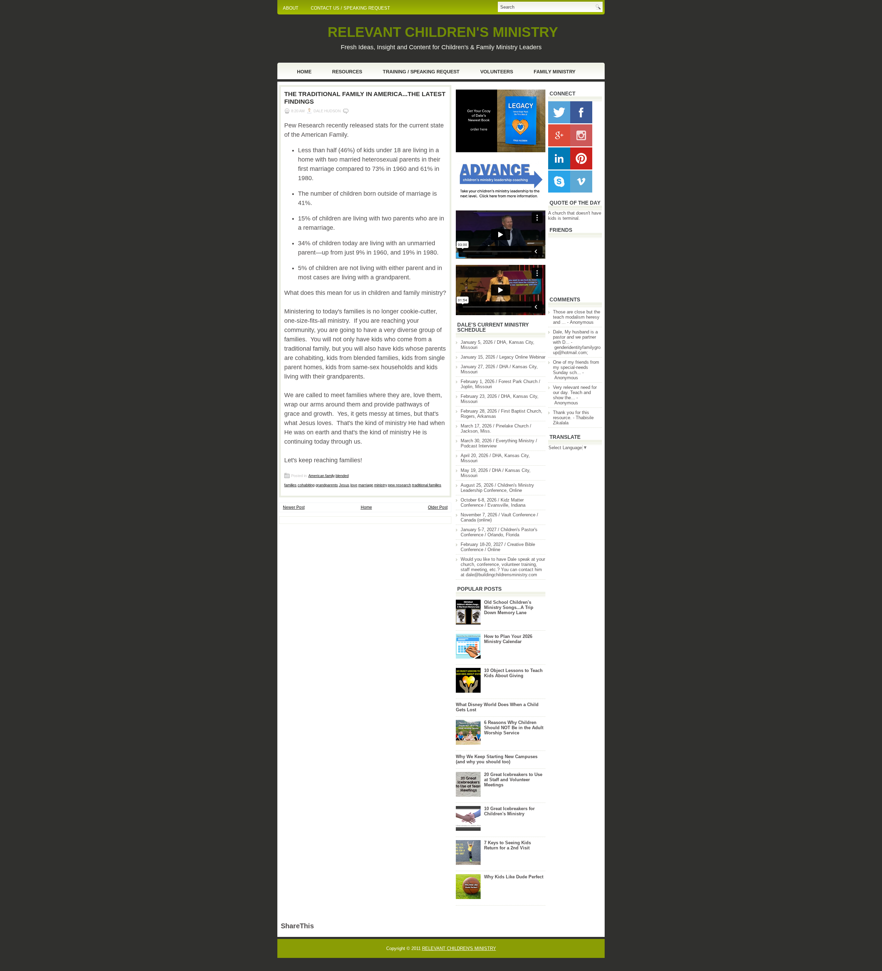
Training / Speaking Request (421, 71)
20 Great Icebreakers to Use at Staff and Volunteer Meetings (513, 779)
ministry (380, 485)
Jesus (344, 485)
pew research (399, 485)
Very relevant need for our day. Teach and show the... (575, 392)
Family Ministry (554, 71)
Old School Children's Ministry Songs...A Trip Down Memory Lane (508, 607)
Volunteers (496, 71)
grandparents (327, 485)
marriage (365, 485)
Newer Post (294, 507)
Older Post (438, 507)
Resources (347, 71)
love (353, 485)
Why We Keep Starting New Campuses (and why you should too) (496, 759)
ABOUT (290, 8)
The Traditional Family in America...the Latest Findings (364, 98)
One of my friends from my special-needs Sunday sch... (576, 367)
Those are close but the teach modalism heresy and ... (576, 317)
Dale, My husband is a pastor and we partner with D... (575, 337)
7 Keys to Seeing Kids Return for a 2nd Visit (507, 845)
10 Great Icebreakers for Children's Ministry (509, 811)
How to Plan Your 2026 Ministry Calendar (508, 639)
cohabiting (306, 485)
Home (304, 71)
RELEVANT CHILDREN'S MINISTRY (443, 32)
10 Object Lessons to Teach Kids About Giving (513, 673)
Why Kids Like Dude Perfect (513, 876)
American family (321, 476)
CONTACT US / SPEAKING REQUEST (350, 8)
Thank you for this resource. (571, 415)
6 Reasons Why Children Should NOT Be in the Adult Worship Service (513, 727)
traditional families (426, 485)
